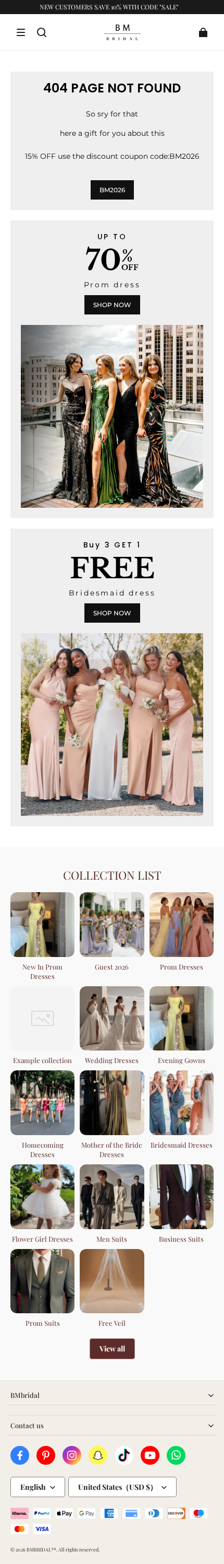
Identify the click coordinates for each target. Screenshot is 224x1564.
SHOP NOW (112, 305)
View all (112, 1348)
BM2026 (112, 190)
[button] (20, 32)
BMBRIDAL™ (41, 1549)
